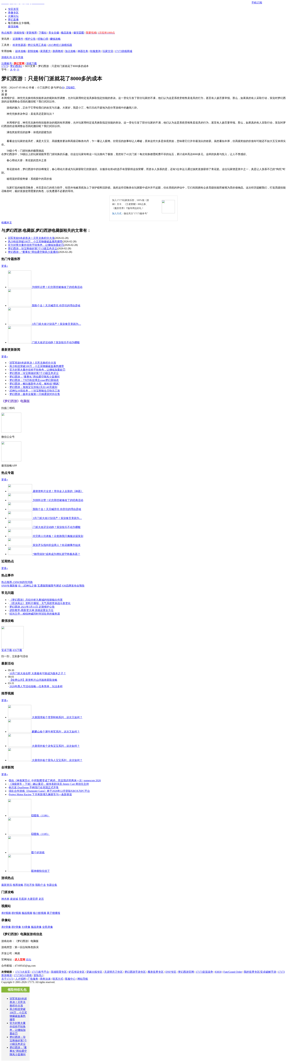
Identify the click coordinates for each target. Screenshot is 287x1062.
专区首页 (13, 9)
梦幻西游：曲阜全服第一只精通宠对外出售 (34, 394)
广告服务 (33, 978)
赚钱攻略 (55, 38)
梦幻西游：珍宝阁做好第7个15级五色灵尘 (32, 248)
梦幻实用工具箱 (37, 45)
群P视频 (16, 913)
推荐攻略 (18, 884)
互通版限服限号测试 (49, 585)
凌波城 (14, 898)
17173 (4, 66)
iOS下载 (17, 650)
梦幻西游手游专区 (135, 971)
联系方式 (57, 978)
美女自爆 (53, 32)
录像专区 (13, 12)
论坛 (28, 959)
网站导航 (82, 978)
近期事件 (18, 38)
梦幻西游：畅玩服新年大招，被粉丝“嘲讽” (34, 383)
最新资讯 (6, 884)
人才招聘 (20, 978)
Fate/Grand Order (232, 971)
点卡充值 (18, 57)
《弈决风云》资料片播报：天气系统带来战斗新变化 (40, 603)
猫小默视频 (39, 913)
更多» (4, 266)
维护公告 (30, 38)
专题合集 (52, 884)
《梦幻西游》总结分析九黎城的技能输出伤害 (36, 599)
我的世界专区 (252, 971)
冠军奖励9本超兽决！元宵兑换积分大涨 (31, 238)
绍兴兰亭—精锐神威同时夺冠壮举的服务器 (34, 613)
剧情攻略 (33, 51)
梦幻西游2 (16, 66)
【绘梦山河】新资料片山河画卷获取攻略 (33, 679)
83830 (218, 971)
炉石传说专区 (77, 971)
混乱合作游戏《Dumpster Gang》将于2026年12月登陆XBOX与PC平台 (49, 791)
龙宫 (41, 898)
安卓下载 (6, 650)
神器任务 (83, 51)
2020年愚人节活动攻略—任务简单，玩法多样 (36, 686)
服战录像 (36, 927)
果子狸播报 (53, 913)
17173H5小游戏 (23, 975)
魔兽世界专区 (156, 971)
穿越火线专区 (94, 971)
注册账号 (6, 63)
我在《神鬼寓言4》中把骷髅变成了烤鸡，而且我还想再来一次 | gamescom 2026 (55, 780)
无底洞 (23, 898)
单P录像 (6, 927)
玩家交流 (107, 51)
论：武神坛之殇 (27, 585)
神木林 (5, 898)
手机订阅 (256, 2)
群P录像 (16, 927)
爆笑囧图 (78, 32)
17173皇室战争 (204, 971)
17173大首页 (22, 971)
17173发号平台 (40, 971)
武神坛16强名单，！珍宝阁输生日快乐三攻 (34, 390)
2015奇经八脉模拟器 (60, 45)
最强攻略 (13, 26)
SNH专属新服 (9, 585)
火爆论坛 (13, 16)
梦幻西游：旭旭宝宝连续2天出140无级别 (33, 387)
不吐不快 (29, 884)
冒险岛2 (38, 975)
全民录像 (47, 927)
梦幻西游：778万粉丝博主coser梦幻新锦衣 (34, 380)
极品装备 (66, 32)
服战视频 (27, 913)
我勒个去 (40, 884)
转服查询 (95, 51)
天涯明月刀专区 (113, 971)
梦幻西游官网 (186, 971)
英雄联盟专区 (59, 971)
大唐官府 (32, 898)
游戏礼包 (6, 57)
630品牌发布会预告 (73, 585)
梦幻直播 (13, 19)
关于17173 (7, 978)
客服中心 (70, 978)
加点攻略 (70, 51)
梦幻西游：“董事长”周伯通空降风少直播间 (33, 252)
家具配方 (45, 51)
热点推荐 (6, 32)
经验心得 (43, 38)
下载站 (43, 32)
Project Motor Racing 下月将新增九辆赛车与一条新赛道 (40, 794)
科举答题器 (19, 45)
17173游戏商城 (123, 51)
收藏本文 (6, 222)
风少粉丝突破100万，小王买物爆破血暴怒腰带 (35, 241)
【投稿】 (70, 87)
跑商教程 (58, 51)
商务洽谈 (45, 978)
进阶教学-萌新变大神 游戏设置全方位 (31, 610)
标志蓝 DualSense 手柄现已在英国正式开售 (34, 787)
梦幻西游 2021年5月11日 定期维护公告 (32, 606)
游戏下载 (31, 63)
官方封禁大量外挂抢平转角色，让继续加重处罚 (36, 245)
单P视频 (6, 913)
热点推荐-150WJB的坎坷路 (17, 582)
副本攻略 (20, 51)
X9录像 (26, 927)
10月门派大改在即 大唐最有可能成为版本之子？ (37, 673)
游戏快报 (19, 32)
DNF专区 (170, 971)
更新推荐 (31, 32)
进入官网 (20, 959)
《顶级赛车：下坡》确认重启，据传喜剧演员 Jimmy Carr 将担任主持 (49, 784)
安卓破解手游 (268, 971)
